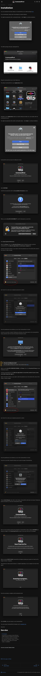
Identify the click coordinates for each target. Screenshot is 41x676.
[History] (39, 2)
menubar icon (23, 624)
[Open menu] (2, 2)
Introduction (3, 4)
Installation (10, 4)
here (33, 11)
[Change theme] (37, 2)
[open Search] (35, 2)
